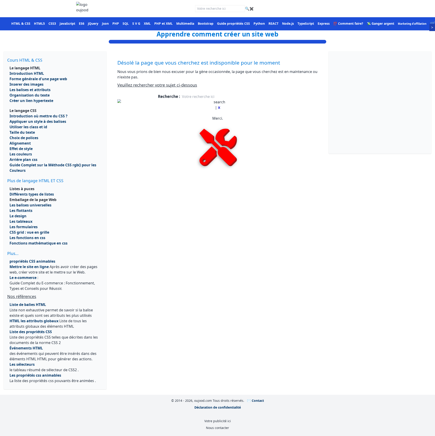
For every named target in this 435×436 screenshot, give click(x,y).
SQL (126, 23)
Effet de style (21, 148)
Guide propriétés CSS (233, 23)
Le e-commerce (23, 277)
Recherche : (169, 96)
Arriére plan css (23, 159)
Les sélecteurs (22, 364)
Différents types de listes (32, 194)
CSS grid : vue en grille (29, 232)
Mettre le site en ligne (29, 266)
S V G (136, 23)
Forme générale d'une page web (38, 78)
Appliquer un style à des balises (38, 121)
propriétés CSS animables (32, 261)
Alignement (20, 143)
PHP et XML (163, 23)
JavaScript (67, 23)
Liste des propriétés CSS (31, 331)
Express (324, 23)
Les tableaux (21, 221)
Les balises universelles (30, 205)
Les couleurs (21, 154)
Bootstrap (205, 23)
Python (259, 23)
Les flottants (21, 210)
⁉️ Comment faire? (348, 23)
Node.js (288, 23)
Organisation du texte (30, 95)
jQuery (93, 23)
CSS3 (52, 23)
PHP (115, 23)
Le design (18, 215)
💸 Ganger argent (380, 23)
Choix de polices (24, 137)
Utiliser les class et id (28, 126)
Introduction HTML (27, 73)
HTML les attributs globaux (34, 320)
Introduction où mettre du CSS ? (39, 116)
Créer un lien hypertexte (31, 100)
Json (105, 23)
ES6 (81, 23)
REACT (273, 23)
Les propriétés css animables (35, 375)
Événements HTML (26, 348)
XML (147, 23)
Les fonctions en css (27, 237)
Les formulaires (24, 226)
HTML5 (39, 23)
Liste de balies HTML (28, 304)
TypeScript (305, 23)
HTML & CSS (20, 23)
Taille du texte (22, 132)
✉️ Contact (255, 400)
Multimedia (185, 23)
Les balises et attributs (30, 89)
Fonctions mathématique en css (39, 243)
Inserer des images (27, 84)
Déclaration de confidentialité (217, 407)
